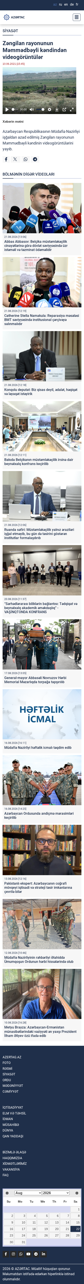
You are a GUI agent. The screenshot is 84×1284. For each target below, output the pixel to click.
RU (60, 4)
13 (57, 1222)
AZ (55, 4)
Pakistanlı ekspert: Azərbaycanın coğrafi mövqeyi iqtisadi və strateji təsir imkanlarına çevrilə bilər (38, 887)
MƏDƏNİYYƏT (13, 1086)
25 (34, 1235)
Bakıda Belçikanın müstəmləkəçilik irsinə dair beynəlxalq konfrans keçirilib (38, 462)
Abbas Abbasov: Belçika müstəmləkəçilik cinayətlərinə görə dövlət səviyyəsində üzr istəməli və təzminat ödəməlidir (36, 246)
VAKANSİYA (11, 1169)
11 (34, 1222)
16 (11, 1229)
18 (34, 1229)
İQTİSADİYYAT (13, 1107)
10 (23, 1222)
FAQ (5, 1175)
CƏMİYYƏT (11, 1092)
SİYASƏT (10, 31)
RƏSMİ (7, 1069)
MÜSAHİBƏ (11, 1125)
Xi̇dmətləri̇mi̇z (15, 1164)
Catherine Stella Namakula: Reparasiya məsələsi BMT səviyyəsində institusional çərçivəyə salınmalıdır (41, 320)
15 (78, 1222)
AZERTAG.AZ (12, 1057)
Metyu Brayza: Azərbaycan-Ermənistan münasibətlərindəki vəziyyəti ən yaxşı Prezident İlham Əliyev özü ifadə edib (40, 1031)
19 (46, 1229)
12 (46, 1222)
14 (67, 1222)
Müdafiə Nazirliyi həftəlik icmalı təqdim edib (38, 748)
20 (57, 1229)
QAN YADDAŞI (13, 1136)
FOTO (7, 1063)
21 (67, 1229)
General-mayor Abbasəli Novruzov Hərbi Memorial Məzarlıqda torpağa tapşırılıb (35, 680)
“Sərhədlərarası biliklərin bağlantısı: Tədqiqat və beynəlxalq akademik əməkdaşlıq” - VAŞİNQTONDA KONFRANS (40, 608)
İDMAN (8, 1119)
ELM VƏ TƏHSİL (14, 1113)
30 (11, 1242)
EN (66, 4)
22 (78, 1229)
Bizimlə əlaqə (14, 1152)
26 (46, 1235)
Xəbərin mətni (13, 121)
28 (67, 1235)
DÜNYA (8, 1130)
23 (11, 1235)
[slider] (15, 109)
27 (57, 1235)
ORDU (7, 1080)
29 (78, 1235)
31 (23, 1242)
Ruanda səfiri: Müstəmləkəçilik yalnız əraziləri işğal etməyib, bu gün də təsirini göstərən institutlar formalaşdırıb (39, 534)
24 (23, 1235)
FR (77, 4)
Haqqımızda (12, 1158)
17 (23, 1229)
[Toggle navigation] (75, 17)
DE (72, 4)
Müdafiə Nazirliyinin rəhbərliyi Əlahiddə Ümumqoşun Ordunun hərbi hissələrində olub (38, 959)
